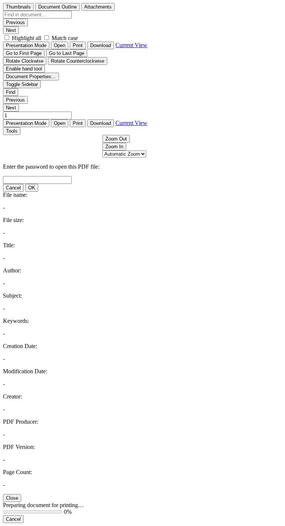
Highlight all (26, 38)
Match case (65, 38)
